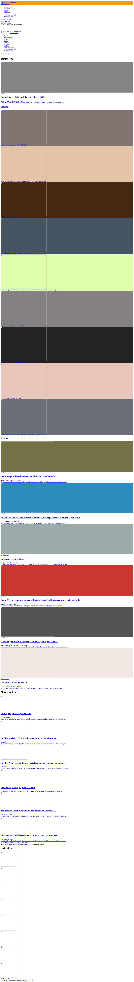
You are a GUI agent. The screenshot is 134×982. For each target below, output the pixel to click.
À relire (4, 438)
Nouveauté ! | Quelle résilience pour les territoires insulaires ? (30, 835)
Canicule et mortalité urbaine (14, 683)
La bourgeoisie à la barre (12, 559)
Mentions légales (22, 980)
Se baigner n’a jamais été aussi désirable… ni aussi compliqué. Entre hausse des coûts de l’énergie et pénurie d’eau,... (34, 647)
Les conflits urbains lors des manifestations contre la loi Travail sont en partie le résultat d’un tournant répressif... (33, 102)
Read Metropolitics (9, 47)
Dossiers (4, 106)
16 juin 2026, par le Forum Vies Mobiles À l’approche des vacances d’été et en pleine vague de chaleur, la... (32, 791)
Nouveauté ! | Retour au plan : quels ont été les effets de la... (28, 810)
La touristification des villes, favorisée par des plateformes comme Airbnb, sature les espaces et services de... (32, 606)
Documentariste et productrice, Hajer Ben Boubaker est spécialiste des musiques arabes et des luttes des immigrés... (34, 744)
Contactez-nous (8, 51)
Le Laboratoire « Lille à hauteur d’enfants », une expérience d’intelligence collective (40, 517)
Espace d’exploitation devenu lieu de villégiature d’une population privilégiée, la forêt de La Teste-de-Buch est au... (34, 482)
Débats (3, 637)
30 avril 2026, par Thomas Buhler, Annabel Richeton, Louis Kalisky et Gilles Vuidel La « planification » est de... (33, 816)
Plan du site (4, 980)
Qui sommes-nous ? (10, 49)
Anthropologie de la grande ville (16, 713)
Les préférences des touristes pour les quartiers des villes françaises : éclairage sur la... (41, 600)
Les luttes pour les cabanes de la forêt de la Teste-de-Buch (28, 476)
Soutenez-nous (14, 33)
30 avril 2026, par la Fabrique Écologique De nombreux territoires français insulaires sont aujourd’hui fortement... (33, 841)
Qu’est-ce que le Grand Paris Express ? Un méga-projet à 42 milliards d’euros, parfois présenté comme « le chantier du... (35, 768)
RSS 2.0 (30, 980)
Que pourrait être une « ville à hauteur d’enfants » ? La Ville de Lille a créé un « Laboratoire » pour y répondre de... (34, 523)
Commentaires (5, 555)
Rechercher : (4, 54)
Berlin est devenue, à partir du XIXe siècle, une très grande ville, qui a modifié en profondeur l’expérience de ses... (34, 719)
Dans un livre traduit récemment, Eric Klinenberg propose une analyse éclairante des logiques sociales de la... (32, 688)
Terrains (3, 472)
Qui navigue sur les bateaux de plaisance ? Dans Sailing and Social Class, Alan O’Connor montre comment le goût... (34, 564)
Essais (2, 93)
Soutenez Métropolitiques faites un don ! (9, 3)
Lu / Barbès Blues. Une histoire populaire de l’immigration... (29, 738)
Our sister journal (6, 20)
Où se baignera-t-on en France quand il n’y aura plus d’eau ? (29, 641)
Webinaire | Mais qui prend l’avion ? (18, 787)
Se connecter (12, 980)
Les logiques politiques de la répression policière (23, 97)
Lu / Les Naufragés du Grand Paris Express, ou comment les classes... (33, 763)
